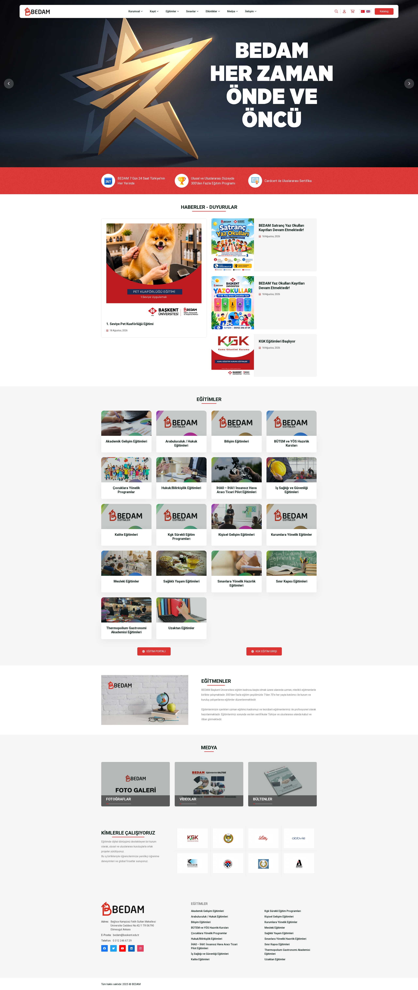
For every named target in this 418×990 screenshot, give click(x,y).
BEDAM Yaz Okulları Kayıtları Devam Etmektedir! (282, 285)
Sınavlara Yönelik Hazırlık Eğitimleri (236, 583)
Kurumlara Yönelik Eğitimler (291, 535)
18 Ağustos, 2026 (119, 330)
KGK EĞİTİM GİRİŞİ (266, 651)
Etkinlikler (211, 11)
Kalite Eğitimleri (126, 535)
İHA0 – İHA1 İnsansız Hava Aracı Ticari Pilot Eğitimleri (237, 490)
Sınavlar (191, 11)
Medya (231, 11)
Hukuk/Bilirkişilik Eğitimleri (181, 488)
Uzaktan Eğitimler (181, 628)
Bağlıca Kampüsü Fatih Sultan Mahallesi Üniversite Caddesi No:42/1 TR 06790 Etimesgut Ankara (133, 925)
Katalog (384, 11)
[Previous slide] (9, 84)
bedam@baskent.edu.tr (126, 935)
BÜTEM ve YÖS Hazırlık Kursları (291, 443)
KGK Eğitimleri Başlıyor (277, 341)
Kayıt (153, 11)
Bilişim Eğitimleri (236, 441)
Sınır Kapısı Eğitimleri (291, 581)
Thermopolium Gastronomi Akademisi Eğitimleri (126, 630)
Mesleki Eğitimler (126, 581)
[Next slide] (409, 84)
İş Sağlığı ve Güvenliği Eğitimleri (291, 490)
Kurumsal (134, 11)
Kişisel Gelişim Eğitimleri (236, 535)
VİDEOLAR (188, 799)
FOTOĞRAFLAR (118, 799)
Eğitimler (171, 11)
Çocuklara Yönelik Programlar (126, 490)
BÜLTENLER (262, 799)
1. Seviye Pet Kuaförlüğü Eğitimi (129, 324)
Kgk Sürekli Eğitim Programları (181, 537)
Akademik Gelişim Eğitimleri (126, 441)
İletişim (249, 11)
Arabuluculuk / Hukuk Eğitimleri (181, 443)
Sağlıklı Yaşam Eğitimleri (181, 581)
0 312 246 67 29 (122, 940)
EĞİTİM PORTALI (156, 651)
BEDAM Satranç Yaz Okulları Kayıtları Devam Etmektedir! (281, 227)
